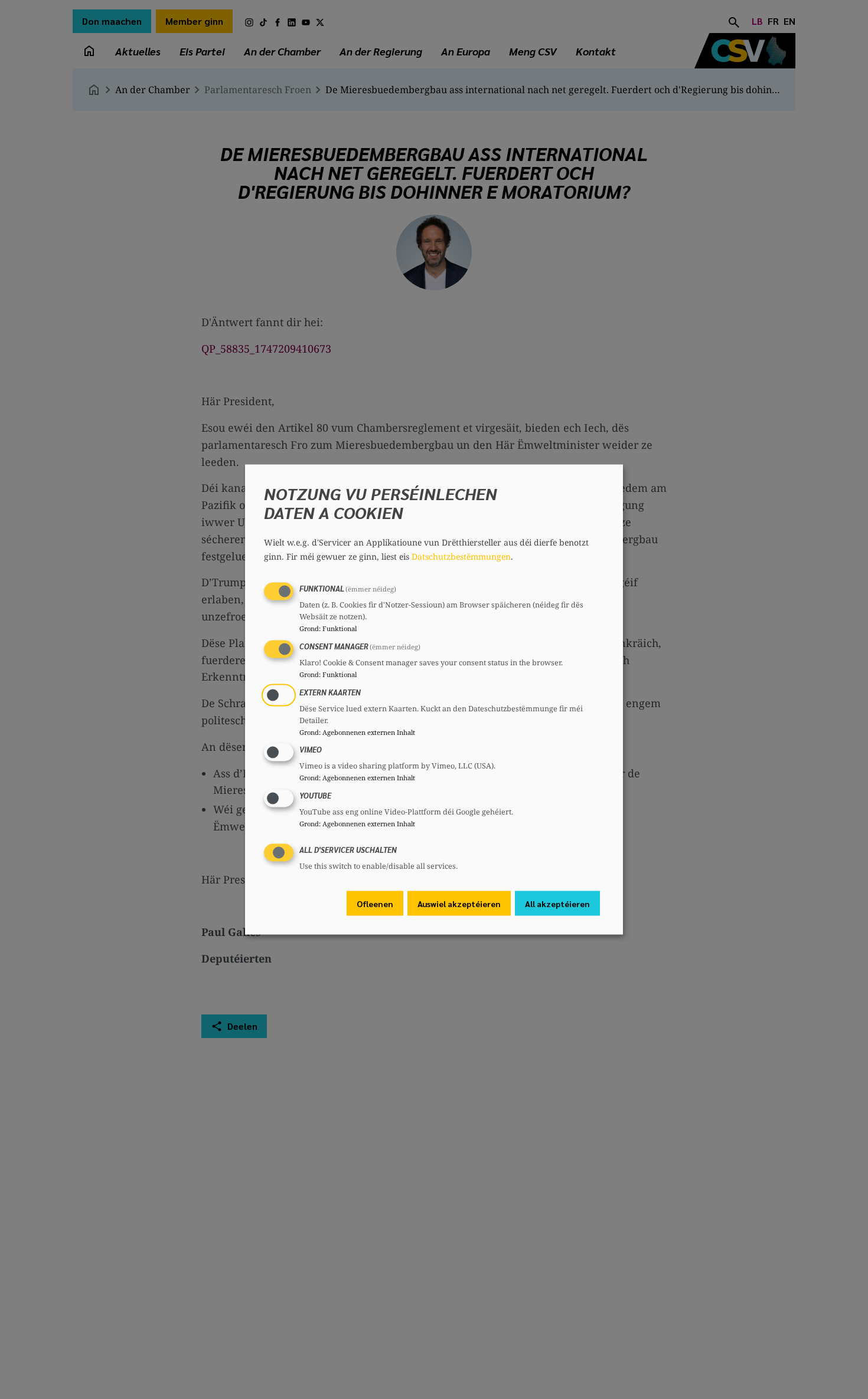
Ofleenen (375, 903)
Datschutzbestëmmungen (461, 556)
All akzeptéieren (557, 903)
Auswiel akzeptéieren (459, 903)
